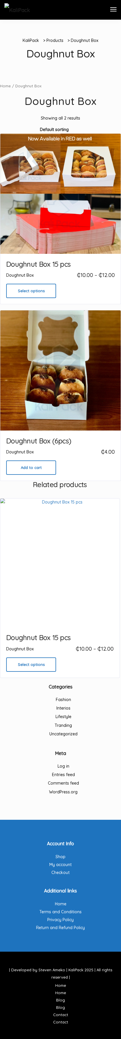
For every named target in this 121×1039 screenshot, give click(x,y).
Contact (60, 1014)
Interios (63, 708)
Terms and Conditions (60, 911)
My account (60, 864)
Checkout (60, 872)
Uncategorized (63, 734)
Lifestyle (63, 716)
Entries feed (63, 774)
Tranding (63, 725)
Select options (31, 290)
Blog (60, 1000)
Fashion (63, 699)
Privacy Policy (60, 919)
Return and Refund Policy (60, 927)
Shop (60, 856)
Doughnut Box (20, 275)
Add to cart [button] (31, 467)
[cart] (102, 10)
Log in (63, 766)
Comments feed (63, 783)
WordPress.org (63, 792)
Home (5, 86)
